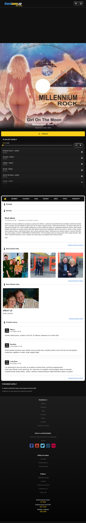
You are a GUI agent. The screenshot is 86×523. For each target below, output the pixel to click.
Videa (56, 199)
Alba (36, 199)
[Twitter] (43, 446)
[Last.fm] (54, 446)
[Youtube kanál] (37, 446)
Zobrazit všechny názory (75, 378)
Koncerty (76, 199)
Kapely (43, 403)
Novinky (14, 199)
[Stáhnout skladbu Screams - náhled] (82, 158)
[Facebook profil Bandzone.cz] (32, 446)
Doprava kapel (43, 466)
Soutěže (43, 422)
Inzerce (43, 440)
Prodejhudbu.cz (43, 463)
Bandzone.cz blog (43, 425)
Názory (46, 199)
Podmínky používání (43, 485)
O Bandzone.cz (43, 489)
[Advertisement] (43, 24)
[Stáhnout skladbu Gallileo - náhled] (82, 164)
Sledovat (45, 134)
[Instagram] (48, 446)
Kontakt (43, 481)
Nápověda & (43, 477)
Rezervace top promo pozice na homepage (43, 437)
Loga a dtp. (43, 492)
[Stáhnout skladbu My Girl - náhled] (82, 170)
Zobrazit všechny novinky (75, 245)
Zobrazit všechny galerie (75, 281)
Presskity (43, 459)
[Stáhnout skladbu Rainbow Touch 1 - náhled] (82, 152)
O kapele (26, 199)
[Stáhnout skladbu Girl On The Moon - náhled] (82, 176)
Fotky (65, 199)
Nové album (10, 218)
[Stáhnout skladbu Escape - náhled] (82, 182)
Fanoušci (43, 414)
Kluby (43, 418)
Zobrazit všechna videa (76, 318)
